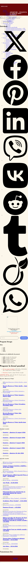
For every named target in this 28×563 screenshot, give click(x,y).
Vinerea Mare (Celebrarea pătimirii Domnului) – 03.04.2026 (14, 539)
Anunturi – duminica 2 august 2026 (14, 448)
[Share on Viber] (15, 160)
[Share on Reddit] (15, 215)
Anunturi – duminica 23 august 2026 (14, 432)
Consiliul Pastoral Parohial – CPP (15, 28)
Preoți (7, 15)
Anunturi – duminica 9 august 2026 (14, 443)
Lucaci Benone (7, 21)
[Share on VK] (15, 189)
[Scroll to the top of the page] (0, 562)
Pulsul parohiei (10, 19)
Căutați (24, 338)
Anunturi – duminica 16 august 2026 (14, 437)
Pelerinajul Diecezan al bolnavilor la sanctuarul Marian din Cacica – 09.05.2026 (14, 493)
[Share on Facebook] (15, 79)
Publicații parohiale (11, 27)
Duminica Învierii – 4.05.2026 (12, 507)
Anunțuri (8, 24)
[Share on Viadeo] (15, 285)
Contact (8, 13)
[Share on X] (15, 53)
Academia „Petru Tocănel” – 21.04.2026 (15, 501)
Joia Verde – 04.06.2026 (10, 483)
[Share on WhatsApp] (15, 314)
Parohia (5, 11)
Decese (11, 23)
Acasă (4, 10)
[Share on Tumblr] (15, 256)
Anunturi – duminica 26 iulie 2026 (13, 453)
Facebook (15, 558)
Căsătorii (11, 22)
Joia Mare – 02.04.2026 (10, 546)
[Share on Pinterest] (15, 105)
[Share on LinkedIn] (15, 134)
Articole (8, 26)
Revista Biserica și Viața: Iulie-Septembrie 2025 (12, 414)
